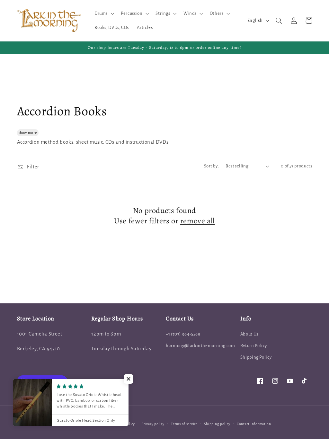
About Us (249, 334)
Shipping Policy (255, 357)
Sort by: (211, 166)
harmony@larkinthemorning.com (200, 345)
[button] (103, 13)
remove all (197, 221)
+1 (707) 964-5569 (183, 334)
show (23, 133)
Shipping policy (217, 424)
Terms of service (184, 424)
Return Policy (253, 345)
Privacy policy (152, 424)
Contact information (254, 424)
